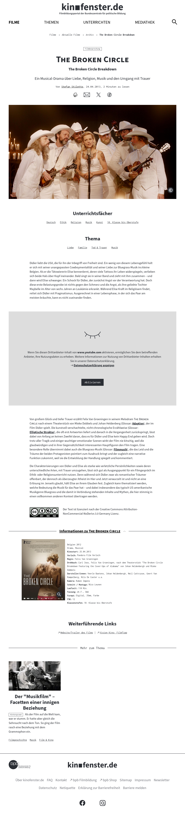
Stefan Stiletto (72, 86)
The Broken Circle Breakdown (117, 34)
